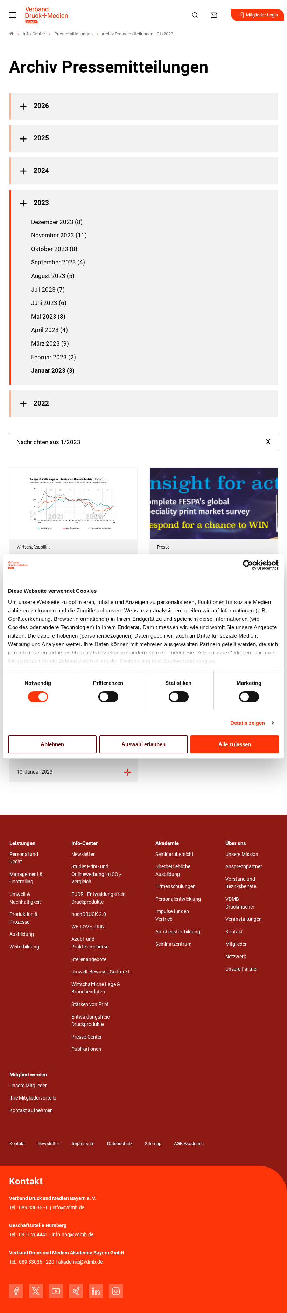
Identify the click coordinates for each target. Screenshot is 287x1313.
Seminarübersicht (174, 854)
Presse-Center (86, 1037)
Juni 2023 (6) (48, 302)
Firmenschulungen (175, 887)
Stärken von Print (90, 1004)
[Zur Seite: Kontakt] (215, 15)
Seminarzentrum (173, 944)
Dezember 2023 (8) (57, 221)
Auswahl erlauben (143, 744)
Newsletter (83, 854)
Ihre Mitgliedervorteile (32, 1098)
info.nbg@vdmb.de (72, 1235)
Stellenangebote (88, 959)
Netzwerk (235, 957)
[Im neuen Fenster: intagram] (116, 1291)
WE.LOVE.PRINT (89, 927)
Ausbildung (21, 934)
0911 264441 (33, 1235)
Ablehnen (52, 744)
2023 (41, 203)
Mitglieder (236, 944)
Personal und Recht (23, 858)
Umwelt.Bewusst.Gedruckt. (101, 972)
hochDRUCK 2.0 (88, 914)
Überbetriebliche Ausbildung (172, 870)
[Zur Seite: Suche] (196, 15)
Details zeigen (247, 723)
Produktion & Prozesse (23, 918)
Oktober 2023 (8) (54, 248)
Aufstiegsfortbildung (177, 932)
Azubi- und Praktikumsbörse (89, 943)
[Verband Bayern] (11, 34)
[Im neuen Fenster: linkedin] (96, 1291)
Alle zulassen (234, 744)
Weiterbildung (24, 947)
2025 (41, 138)
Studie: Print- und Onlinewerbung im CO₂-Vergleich (96, 874)
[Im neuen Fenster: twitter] (36, 1291)
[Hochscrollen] (272, 1298)
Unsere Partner (241, 969)
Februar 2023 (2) (53, 357)
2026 (41, 106)
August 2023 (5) (53, 275)
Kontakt (234, 932)
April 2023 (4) (49, 329)
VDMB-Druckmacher (239, 903)
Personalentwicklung (178, 899)
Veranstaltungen (243, 919)
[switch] (108, 696)
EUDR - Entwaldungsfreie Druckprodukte (98, 898)
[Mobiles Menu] (12, 15)
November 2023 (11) (59, 235)
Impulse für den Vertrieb (172, 915)
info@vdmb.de (68, 1208)
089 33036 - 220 (36, 1262)
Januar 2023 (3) (53, 370)
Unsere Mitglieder (28, 1086)
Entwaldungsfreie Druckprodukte (90, 1021)
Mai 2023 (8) (48, 316)
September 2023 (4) (58, 262)
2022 (41, 403)
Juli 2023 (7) (48, 289)
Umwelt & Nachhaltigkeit (25, 898)
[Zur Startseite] (47, 15)
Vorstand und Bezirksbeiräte (240, 883)
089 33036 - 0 (34, 1208)
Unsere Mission (241, 854)
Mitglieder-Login (262, 15)
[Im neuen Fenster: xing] (76, 1291)
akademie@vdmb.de (80, 1262)
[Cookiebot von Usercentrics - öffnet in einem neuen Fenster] (248, 565)
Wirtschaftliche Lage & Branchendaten (95, 988)
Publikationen (86, 1049)
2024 (41, 171)
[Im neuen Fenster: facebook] (16, 1291)
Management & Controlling (26, 878)
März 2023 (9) (50, 343)
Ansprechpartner (243, 867)
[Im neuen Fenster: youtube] (56, 1291)
